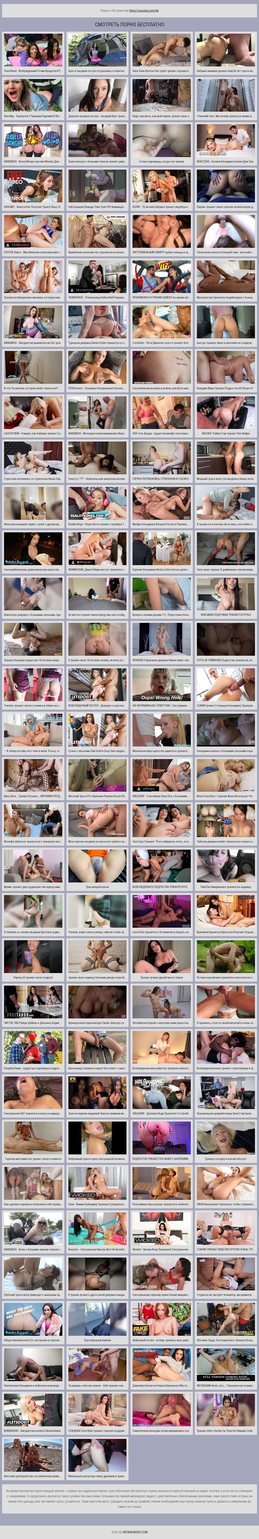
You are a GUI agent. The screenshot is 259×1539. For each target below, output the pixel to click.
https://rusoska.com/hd (144, 11)
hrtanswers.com (135, 1532)
